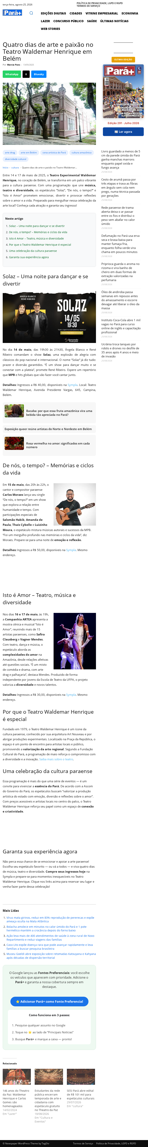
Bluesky (39, 74)
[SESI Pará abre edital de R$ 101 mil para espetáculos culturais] (81, 1077)
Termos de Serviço (83, 1143)
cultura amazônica (82, 152)
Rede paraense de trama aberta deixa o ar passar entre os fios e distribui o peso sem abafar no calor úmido (118, 216)
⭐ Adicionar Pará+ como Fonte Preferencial (49, 1001)
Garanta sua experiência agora (29, 257)
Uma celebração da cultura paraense (33, 251)
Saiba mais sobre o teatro (56, 759)
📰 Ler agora (123, 132)
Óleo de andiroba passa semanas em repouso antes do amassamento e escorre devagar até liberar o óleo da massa (120, 300)
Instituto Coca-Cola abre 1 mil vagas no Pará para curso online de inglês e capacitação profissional (121, 326)
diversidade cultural (15, 159)
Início (5, 167)
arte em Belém (29, 152)
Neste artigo (14, 218)
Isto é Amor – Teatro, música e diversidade (36, 238)
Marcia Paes (13, 64)
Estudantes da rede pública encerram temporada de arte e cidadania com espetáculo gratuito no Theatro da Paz (48, 1100)
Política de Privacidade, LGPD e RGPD (116, 1143)
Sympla (72, 385)
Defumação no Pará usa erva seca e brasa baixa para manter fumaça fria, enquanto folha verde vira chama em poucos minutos (120, 244)
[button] (31, 13)
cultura (15, 167)
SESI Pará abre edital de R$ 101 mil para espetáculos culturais (80, 1094)
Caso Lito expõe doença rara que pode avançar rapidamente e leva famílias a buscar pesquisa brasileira (50, 946)
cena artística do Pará (54, 152)
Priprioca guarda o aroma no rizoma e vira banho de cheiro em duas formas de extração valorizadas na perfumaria (120, 272)
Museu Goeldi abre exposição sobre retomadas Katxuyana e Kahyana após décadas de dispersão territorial (51, 956)
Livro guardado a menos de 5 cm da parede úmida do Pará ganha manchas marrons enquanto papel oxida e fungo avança (120, 159)
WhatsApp (11, 74)
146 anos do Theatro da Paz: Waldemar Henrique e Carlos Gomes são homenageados (16, 1098)
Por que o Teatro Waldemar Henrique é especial (40, 244)
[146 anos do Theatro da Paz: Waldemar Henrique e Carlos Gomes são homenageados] (17, 1077)
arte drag (10, 152)
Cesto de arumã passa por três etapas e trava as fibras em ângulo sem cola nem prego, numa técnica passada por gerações (120, 187)
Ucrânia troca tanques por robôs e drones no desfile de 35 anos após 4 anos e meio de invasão (120, 350)
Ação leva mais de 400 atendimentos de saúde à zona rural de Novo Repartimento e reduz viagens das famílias (50, 937)
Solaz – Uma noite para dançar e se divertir (37, 226)
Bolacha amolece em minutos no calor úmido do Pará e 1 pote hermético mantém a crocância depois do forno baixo (47, 928)
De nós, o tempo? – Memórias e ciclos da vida (38, 232)
